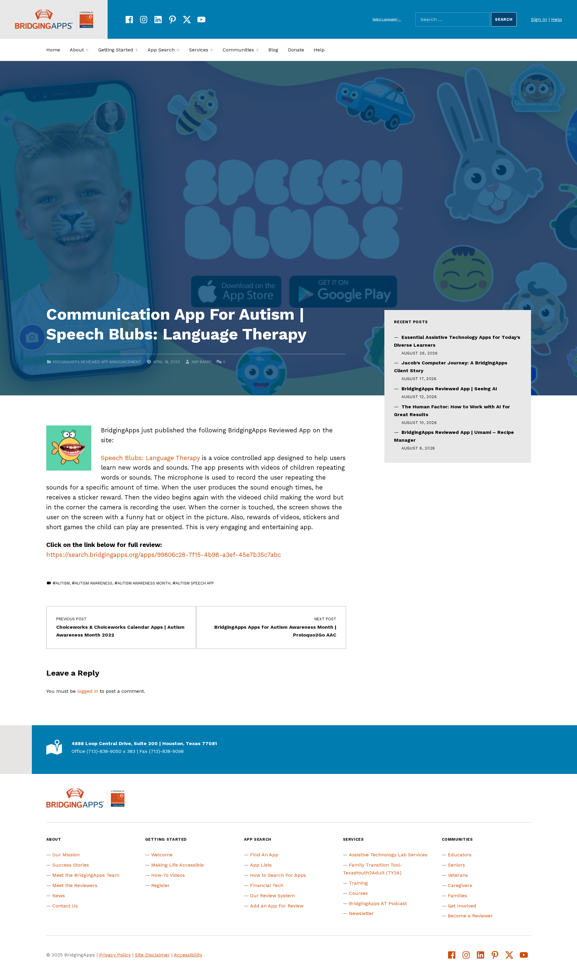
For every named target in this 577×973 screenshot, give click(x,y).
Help (556, 19)
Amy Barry (201, 362)
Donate (296, 50)
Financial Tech (266, 885)
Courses (358, 893)
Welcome (161, 855)
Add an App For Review (277, 906)
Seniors (456, 865)
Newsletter (361, 913)
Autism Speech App (195, 583)
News (58, 895)
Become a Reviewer (470, 916)
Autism (63, 583)
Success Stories (70, 865)
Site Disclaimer (152, 955)
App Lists (261, 865)
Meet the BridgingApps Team (85, 875)
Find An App (264, 855)
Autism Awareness (93, 583)
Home (53, 50)
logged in (87, 691)
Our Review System (272, 895)
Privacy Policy (115, 955)
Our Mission (66, 855)
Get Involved (462, 906)
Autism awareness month (144, 583)
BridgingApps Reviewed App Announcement (97, 362)
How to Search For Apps (278, 875)
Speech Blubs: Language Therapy (150, 458)
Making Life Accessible (177, 865)
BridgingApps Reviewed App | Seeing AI (449, 388)
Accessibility (188, 955)
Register (160, 885)
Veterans (458, 875)
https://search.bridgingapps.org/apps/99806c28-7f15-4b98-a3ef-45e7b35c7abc (163, 554)
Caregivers (460, 885)
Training (358, 883)
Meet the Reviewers (74, 885)
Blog (273, 50)
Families (457, 895)
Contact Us (65, 906)
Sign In (539, 19)
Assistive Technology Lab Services (388, 855)
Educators (460, 855)
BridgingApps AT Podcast (378, 903)
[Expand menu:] (87, 49)
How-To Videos (168, 875)
